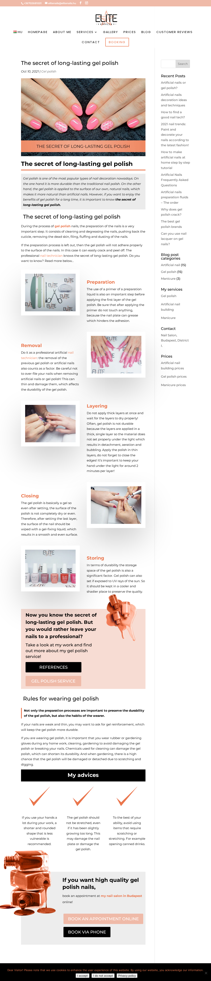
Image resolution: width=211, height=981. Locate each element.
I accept (82, 975)
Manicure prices (173, 385)
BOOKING (117, 42)
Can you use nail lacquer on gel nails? (173, 239)
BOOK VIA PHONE (87, 932)
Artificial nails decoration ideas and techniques (174, 100)
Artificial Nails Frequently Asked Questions (174, 180)
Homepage (38, 32)
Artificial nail (170, 265)
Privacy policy (127, 975)
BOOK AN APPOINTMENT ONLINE (103, 918)
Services (85, 32)
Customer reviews (174, 32)
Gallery (110, 32)
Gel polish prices (174, 376)
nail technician (51, 256)
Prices (129, 32)
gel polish (62, 226)
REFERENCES (53, 667)
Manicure (168, 279)
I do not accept (103, 975)
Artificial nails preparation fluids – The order (174, 197)
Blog (146, 32)
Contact (91, 42)
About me (62, 32)
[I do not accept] (206, 973)
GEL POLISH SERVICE (53, 681)
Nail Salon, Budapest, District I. (175, 340)
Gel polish (48, 71)
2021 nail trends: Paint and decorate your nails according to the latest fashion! (175, 134)
